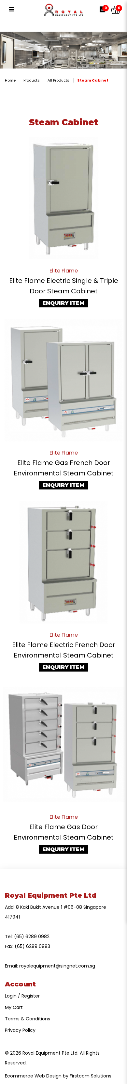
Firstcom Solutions (90, 1076)
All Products (58, 80)
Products (31, 80)
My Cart (14, 1007)
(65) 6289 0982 (31, 936)
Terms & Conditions (27, 1018)
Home (10, 80)
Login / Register (22, 996)
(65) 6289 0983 (32, 946)
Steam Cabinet (92, 80)
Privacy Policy (20, 1030)
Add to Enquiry (63, 198)
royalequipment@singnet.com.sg (57, 966)
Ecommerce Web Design (33, 1076)
